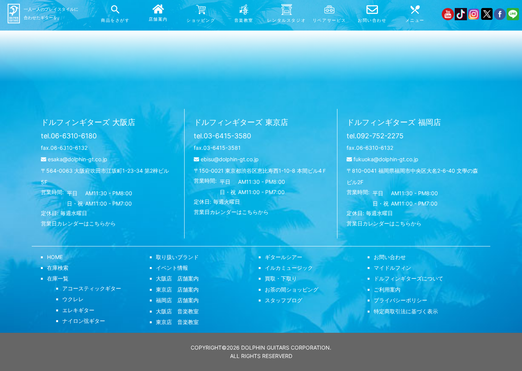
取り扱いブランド (177, 257)
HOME (55, 257)
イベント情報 (172, 267)
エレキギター (78, 310)
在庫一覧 (57, 278)
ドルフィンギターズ (88, 122)
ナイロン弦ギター (83, 321)
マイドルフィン (392, 267)
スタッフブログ (283, 300)
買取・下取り (281, 278)
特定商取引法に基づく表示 (406, 311)
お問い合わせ (390, 257)
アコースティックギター (91, 288)
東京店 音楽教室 (177, 322)
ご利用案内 (387, 289)
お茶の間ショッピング (291, 289)
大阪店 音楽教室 (177, 311)
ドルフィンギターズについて (408, 278)
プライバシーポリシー (400, 300)
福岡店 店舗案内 (177, 300)
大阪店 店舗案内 (177, 278)
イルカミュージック (289, 267)
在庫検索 (57, 267)
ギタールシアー (283, 257)
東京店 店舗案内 (177, 289)
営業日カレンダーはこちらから (78, 223)
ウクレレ (73, 299)
